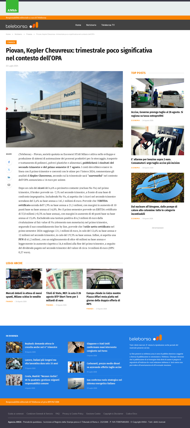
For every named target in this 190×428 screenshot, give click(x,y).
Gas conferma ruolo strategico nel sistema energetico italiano (104, 381)
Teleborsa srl (37, 401)
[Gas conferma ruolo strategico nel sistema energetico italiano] (76, 383)
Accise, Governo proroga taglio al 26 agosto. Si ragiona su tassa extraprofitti (157, 114)
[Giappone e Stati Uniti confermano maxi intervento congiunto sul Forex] (76, 347)
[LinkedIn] (9, 177)
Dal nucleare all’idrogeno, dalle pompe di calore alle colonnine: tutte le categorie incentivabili (154, 210)
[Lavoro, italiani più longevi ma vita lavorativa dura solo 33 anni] (14, 363)
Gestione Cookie (93, 414)
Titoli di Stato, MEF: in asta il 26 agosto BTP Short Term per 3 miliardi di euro (63, 297)
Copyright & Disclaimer (113, 414)
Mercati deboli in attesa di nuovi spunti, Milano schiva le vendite (24, 295)
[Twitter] (9, 170)
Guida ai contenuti (16, 414)
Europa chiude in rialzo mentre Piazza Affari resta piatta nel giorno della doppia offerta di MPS (104, 299)
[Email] (9, 185)
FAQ (58, 414)
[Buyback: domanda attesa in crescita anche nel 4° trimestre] (14, 347)
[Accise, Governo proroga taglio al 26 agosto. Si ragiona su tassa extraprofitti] (157, 93)
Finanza (11, 42)
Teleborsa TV (108, 25)
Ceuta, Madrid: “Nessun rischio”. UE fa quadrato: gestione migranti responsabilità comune (42, 380)
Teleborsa (41, 17)
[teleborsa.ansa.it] (22, 25)
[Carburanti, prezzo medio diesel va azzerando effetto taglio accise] (76, 367)
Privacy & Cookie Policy (72, 414)
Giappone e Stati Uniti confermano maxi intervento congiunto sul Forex (102, 347)
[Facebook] (9, 162)
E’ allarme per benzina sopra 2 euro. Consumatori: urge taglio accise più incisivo (155, 161)
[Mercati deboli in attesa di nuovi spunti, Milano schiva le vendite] (24, 279)
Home (78, 25)
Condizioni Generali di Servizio (40, 414)
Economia (135, 120)
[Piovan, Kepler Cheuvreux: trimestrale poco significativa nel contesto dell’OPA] (64, 109)
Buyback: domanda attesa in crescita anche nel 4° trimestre (41, 345)
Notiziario (91, 25)
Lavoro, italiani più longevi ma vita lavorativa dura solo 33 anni (41, 361)
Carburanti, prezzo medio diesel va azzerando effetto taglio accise (104, 365)
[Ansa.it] (12, 8)
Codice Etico (131, 414)
